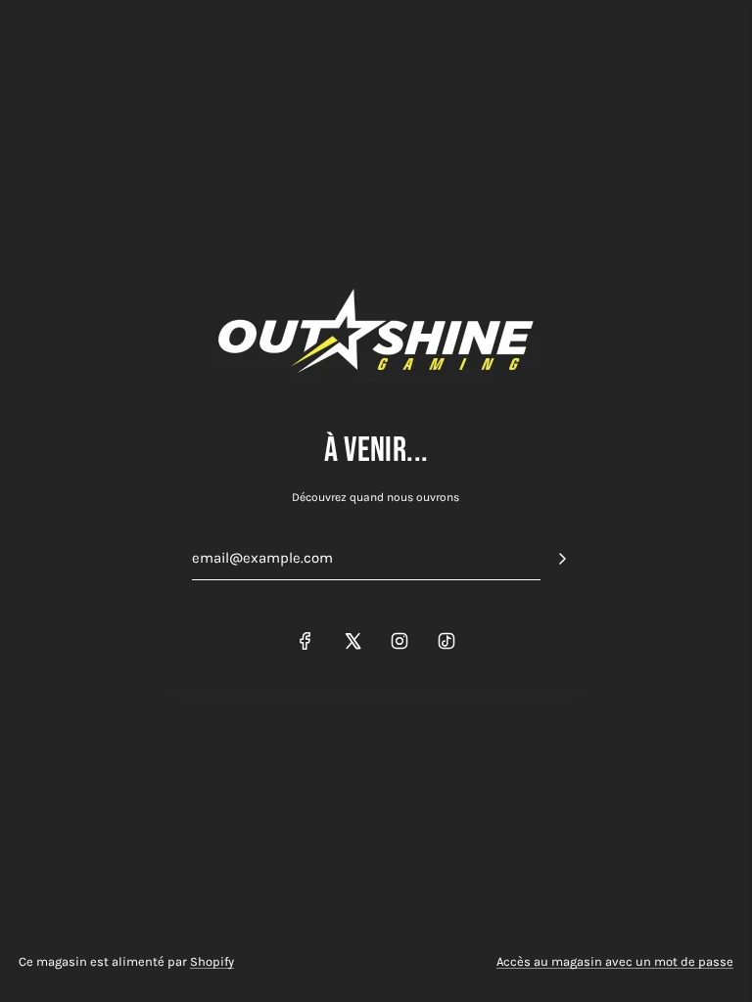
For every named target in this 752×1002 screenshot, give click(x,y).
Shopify (212, 961)
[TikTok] (446, 640)
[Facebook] (305, 640)
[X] (352, 640)
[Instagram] (399, 640)
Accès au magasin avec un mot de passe (614, 961)
